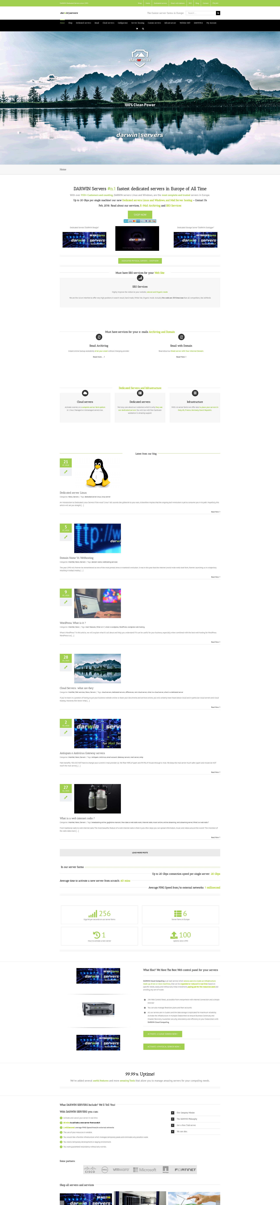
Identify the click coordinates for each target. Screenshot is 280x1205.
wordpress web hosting (136, 627)
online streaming (169, 822)
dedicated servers (118, 692)
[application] (137, 238)
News (70, 497)
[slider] (135, 248)
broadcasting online (99, 822)
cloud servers (106, 692)
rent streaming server (184, 822)
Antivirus (102, 757)
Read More (180, 357)
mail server (135, 757)
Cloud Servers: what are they (77, 688)
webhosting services (110, 562)
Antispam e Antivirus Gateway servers (82, 753)
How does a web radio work (131, 822)
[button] (137, 238)
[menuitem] (140, 3)
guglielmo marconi (114, 822)
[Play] (119, 247)
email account (112, 757)
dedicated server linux (93, 497)
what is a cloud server (155, 692)
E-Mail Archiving (150, 205)
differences (130, 692)
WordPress (123, 627)
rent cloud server (140, 692)
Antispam (95, 757)
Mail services (80, 692)
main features (90, 627)
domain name (97, 562)
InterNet (71, 562)
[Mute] (150, 247)
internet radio (147, 822)
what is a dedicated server (173, 692)
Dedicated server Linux (73, 492)
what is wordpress (112, 627)
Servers (76, 497)
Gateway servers (124, 757)
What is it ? (100, 627)
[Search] (143, 28)
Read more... (98, 357)
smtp (141, 757)
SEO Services (173, 205)
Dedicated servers (132, 200)
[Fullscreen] (155, 247)
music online (158, 822)
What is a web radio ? (201, 822)
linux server (106, 497)
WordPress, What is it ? (73, 623)
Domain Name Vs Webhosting (76, 557)
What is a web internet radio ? (77, 818)
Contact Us (201, 200)
